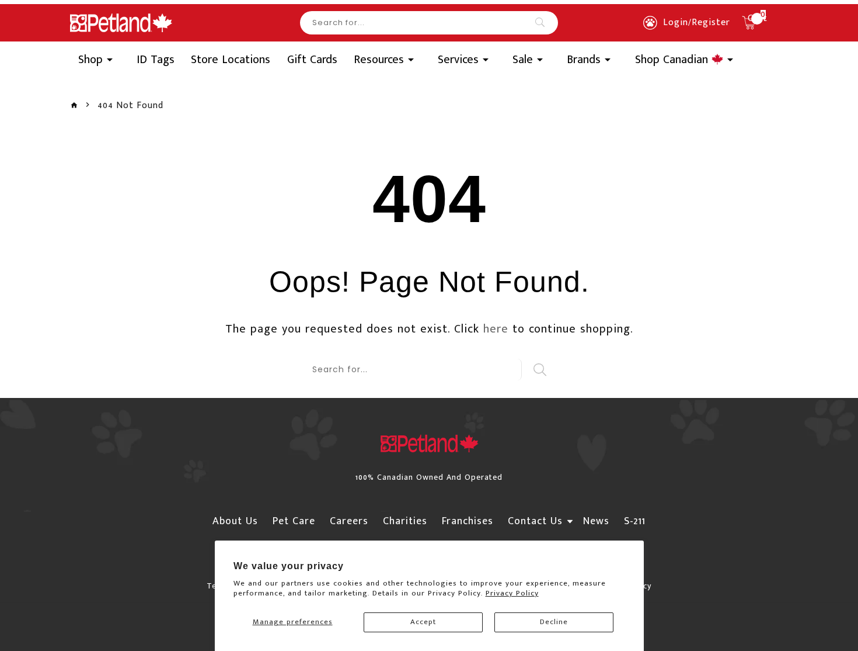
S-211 (635, 521)
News (596, 521)
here (495, 329)
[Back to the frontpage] (74, 105)
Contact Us (535, 521)
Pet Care (294, 521)
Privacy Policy (512, 593)
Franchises (467, 521)
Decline (554, 621)
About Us (235, 521)
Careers (349, 521)
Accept (423, 621)
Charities (405, 521)
